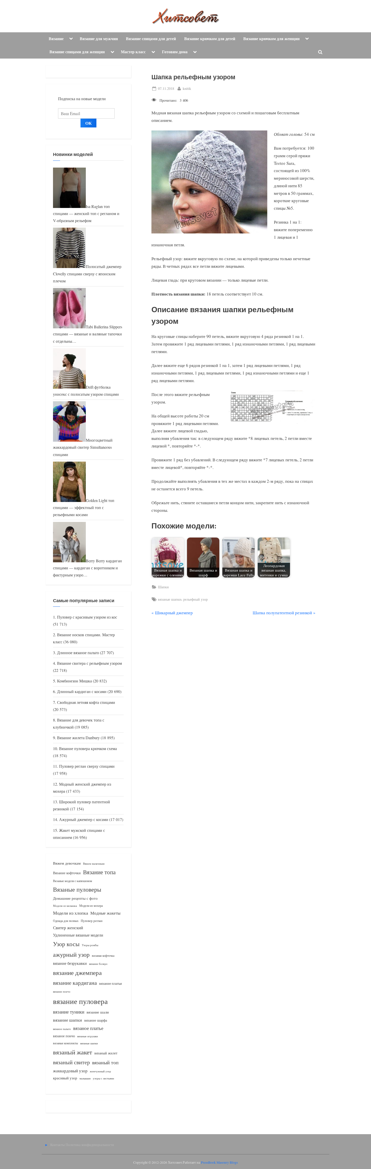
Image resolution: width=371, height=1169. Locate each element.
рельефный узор (195, 599)
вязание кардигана (75, 982)
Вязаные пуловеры (77, 889)
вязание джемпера (77, 972)
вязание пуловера (80, 1001)
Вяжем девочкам (67, 863)
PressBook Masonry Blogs (219, 1162)
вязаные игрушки (87, 1036)
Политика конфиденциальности (90, 1144)
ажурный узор (71, 954)
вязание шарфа (95, 1020)
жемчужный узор (100, 1071)
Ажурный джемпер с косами (83, 819)
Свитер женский (68, 928)
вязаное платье (88, 1028)
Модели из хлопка (70, 913)
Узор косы (66, 944)
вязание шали (98, 1012)
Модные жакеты (105, 913)
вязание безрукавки (70, 963)
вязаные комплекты (65, 1043)
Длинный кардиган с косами (82, 691)
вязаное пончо (64, 1035)
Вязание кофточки (67, 872)
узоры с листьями (103, 1078)
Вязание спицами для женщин (77, 52)
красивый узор (65, 1078)
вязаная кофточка (103, 955)
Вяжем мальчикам (93, 863)
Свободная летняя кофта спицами (86, 702)
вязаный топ (105, 1062)
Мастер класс (133, 52)
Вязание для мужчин (99, 39)
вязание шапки (67, 1020)
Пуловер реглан (91, 921)
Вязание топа (99, 872)
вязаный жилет (105, 1053)
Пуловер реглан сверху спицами (87, 766)
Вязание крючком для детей (209, 39)
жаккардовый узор (70, 1071)
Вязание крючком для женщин (271, 39)
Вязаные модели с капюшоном (72, 881)
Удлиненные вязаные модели (78, 935)
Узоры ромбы (90, 945)
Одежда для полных (65, 921)
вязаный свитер (71, 1062)
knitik (187, 88)
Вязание (56, 39)
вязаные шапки (169, 599)
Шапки (163, 587)
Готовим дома (175, 52)
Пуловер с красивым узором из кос (87, 617)
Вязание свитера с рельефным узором (89, 663)
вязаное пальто (62, 1029)
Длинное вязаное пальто (78, 652)
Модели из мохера (91, 906)
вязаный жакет (72, 1052)
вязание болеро (98, 964)
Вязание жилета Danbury (78, 737)
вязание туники (68, 1011)
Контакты (57, 1144)
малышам (85, 1078)
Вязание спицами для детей (151, 39)
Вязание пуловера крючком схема (88, 748)
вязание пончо (61, 991)
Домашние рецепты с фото (75, 898)
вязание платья (110, 983)
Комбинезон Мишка (74, 681)
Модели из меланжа (65, 906)
